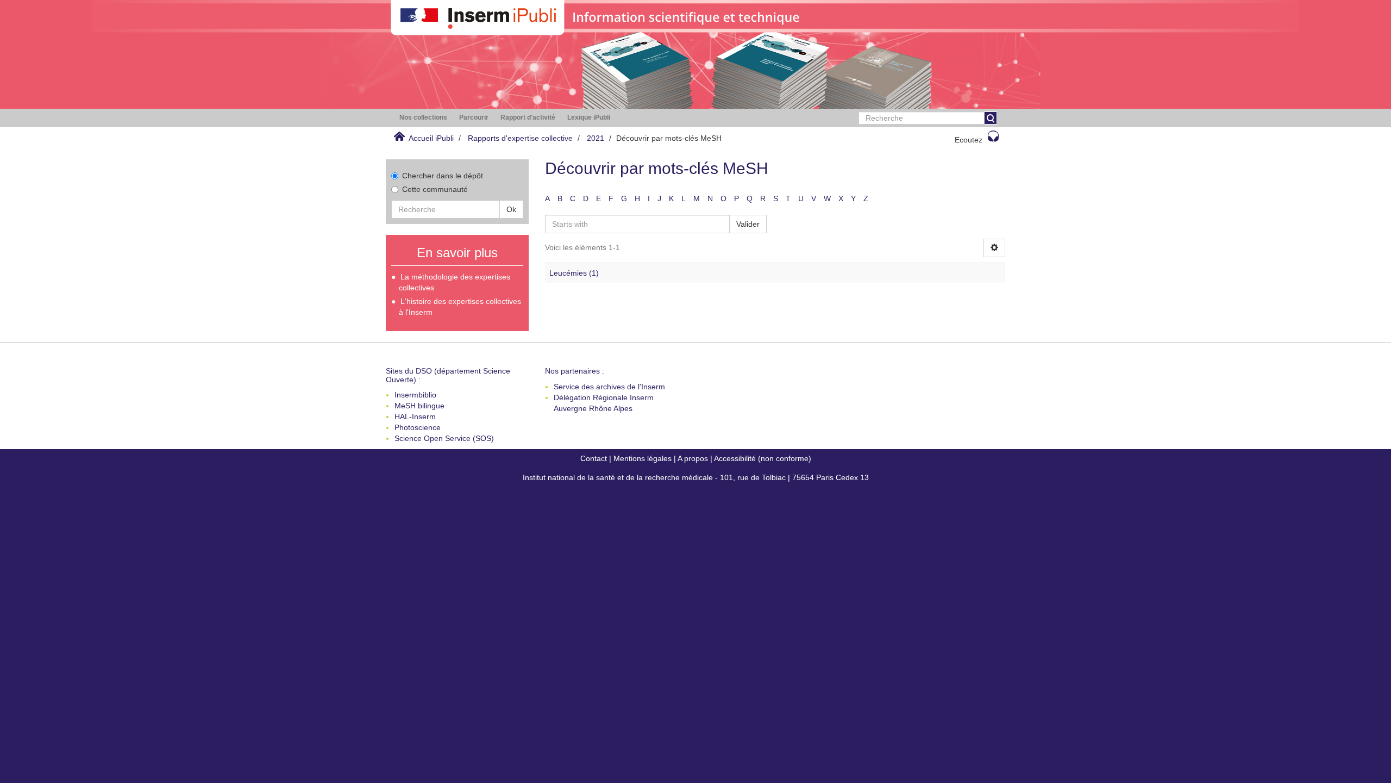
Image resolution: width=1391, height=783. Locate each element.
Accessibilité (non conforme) (762, 458)
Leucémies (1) (574, 273)
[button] (423, 118)
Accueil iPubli (431, 138)
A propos (693, 458)
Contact (593, 458)
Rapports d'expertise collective (520, 138)
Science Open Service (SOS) (444, 438)
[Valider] (990, 118)
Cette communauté (435, 189)
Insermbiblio (415, 394)
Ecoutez (968, 139)
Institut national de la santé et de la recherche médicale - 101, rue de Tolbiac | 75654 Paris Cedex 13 (696, 477)
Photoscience (417, 427)
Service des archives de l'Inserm (609, 386)
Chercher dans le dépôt (442, 175)
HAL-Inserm (415, 416)
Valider (748, 224)
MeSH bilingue (419, 405)
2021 (595, 138)
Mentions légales (642, 458)
